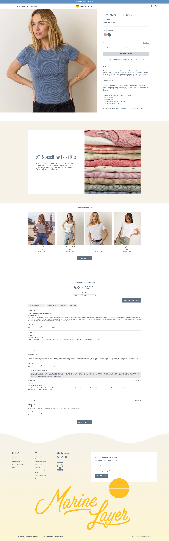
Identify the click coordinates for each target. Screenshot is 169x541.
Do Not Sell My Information (46, 536)
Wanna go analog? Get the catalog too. (109, 471)
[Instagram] (62, 457)
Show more (83, 422)
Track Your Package (40, 461)
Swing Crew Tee (127, 247)
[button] (156, 6)
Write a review (130, 300)
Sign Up (90, 2)
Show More (84, 258)
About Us (34, 6)
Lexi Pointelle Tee (41, 247)
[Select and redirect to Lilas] (105, 34)
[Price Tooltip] (111, 19)
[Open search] (151, 6)
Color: (108, 30)
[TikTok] (66, 457)
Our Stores (15, 459)
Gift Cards (38, 473)
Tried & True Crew (98, 247)
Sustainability (16, 461)
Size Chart (146, 43)
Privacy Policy (21, 536)
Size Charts (38, 467)
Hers (18, 6)
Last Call (25, 6)
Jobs (13, 467)
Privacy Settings (59, 536)
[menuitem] (13, 6)
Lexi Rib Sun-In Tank (70, 247)
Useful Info (38, 456)
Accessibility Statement (32, 536)
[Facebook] (58, 457)
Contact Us (38, 459)
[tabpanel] (84, 364)
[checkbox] (73, 305)
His (13, 6)
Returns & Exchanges (40, 470)
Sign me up (101, 476)
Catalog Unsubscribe (40, 475)
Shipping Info (38, 464)
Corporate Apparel (17, 464)
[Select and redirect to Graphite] (109, 34)
